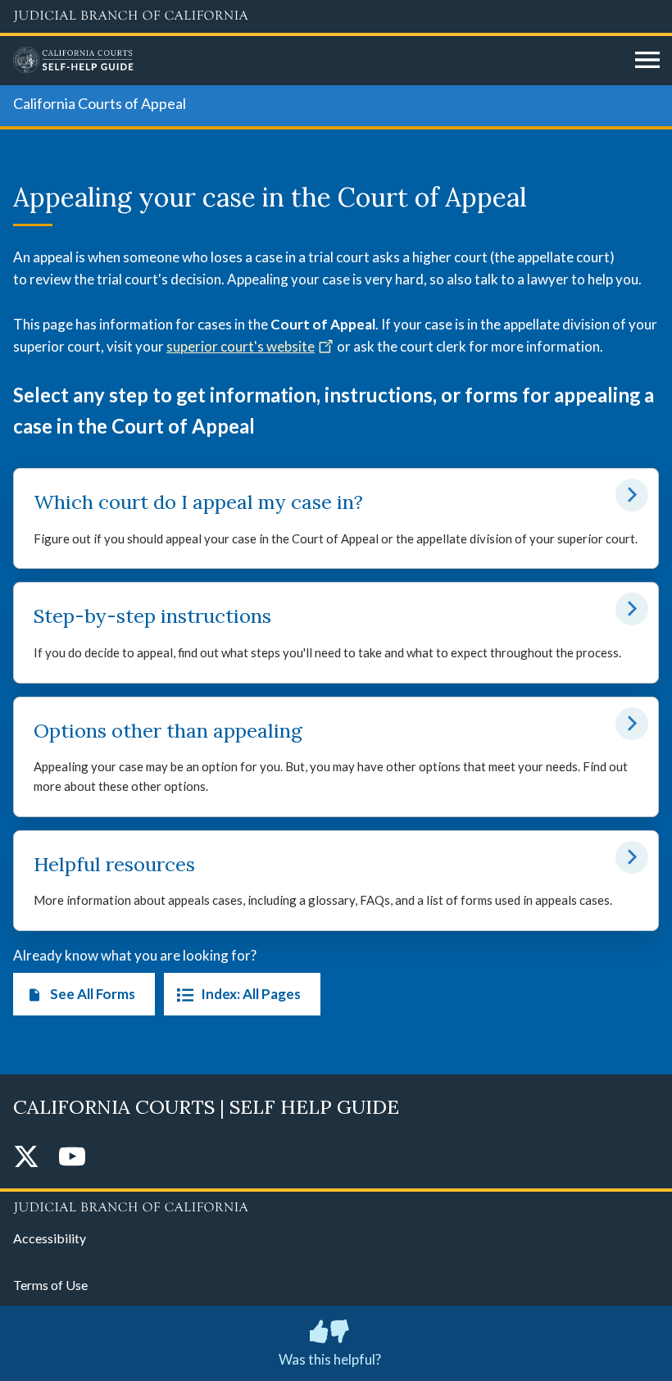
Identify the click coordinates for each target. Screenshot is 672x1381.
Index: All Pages (251, 993)
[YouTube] (72, 1157)
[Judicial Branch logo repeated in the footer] (336, 1205)
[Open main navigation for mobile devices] (647, 60)
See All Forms (92, 993)
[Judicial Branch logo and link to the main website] (336, 16)
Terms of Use (50, 1284)
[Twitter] (26, 1157)
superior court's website (240, 346)
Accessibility (49, 1238)
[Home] (318, 61)
